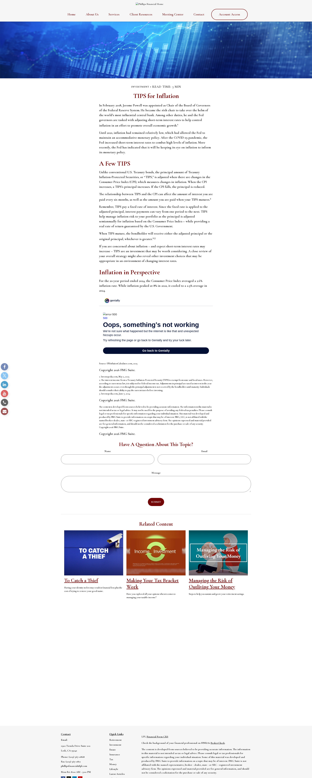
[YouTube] (4, 393)
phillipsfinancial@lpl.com (74, 766)
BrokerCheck (218, 743)
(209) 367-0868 (77, 757)
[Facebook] (4, 366)
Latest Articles (117, 774)
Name (107, 451)
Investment (115, 744)
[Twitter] (4, 375)
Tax (111, 759)
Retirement (115, 740)
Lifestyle (113, 769)
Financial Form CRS (157, 736)
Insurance (114, 754)
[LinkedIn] (4, 384)
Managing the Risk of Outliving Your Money (212, 583)
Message (156, 472)
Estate (112, 749)
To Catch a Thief (81, 580)
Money (113, 764)
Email (204, 451)
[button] (71, 14)
